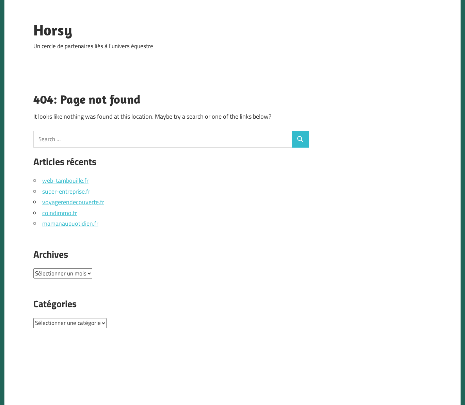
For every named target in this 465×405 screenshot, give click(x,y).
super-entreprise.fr (66, 191)
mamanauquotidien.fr (70, 223)
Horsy (52, 30)
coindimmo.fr (59, 212)
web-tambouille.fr (65, 180)
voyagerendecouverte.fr (73, 202)
